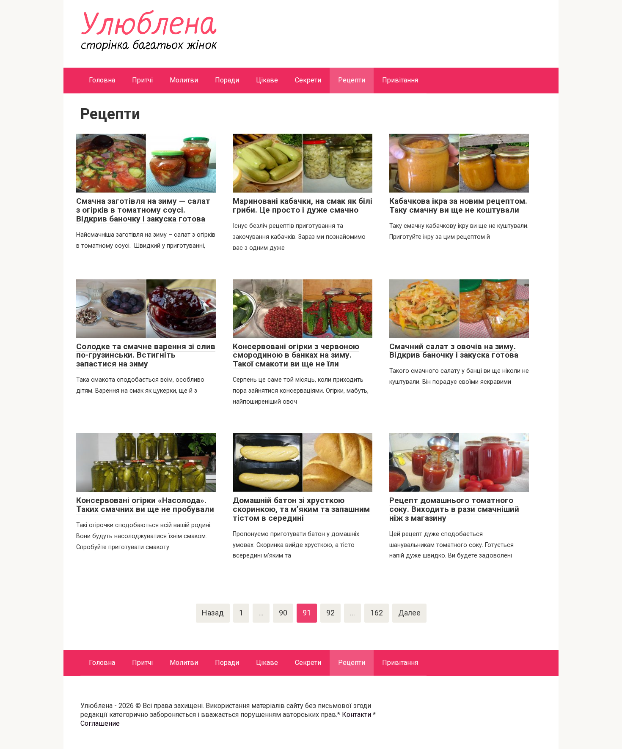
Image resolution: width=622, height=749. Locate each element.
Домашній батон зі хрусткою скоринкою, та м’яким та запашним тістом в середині (301, 509)
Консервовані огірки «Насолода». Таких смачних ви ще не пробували (145, 504)
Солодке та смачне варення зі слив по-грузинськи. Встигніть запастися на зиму (145, 355)
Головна (102, 80)
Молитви (184, 80)
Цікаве (267, 80)
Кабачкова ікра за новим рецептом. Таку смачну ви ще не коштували (458, 205)
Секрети (308, 80)
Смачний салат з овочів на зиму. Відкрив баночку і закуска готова (453, 351)
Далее (409, 612)
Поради (227, 80)
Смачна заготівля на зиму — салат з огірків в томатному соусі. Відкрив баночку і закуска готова (143, 210)
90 (283, 612)
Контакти (356, 715)
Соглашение (100, 723)
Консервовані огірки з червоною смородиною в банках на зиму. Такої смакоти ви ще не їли (296, 355)
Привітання (400, 80)
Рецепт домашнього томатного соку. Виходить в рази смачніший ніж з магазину (454, 509)
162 (376, 612)
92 (330, 612)
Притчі (142, 80)
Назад (213, 612)
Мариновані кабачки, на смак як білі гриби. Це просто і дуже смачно (302, 205)
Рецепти (351, 80)
